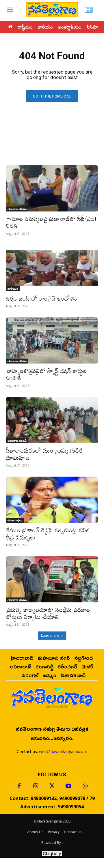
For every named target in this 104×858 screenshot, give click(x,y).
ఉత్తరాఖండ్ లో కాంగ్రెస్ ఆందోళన (41, 298)
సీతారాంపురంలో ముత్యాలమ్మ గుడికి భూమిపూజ (44, 454)
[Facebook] (19, 786)
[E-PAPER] (89, 10)
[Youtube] (68, 786)
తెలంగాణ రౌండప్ (17, 209)
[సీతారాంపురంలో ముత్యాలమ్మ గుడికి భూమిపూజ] (52, 420)
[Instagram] (35, 786)
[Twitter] (52, 786)
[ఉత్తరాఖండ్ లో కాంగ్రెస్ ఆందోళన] (52, 268)
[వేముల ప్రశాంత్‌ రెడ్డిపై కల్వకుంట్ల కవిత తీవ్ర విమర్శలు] (52, 500)
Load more (50, 635)
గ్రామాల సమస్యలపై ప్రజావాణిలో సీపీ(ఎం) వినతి (51, 222)
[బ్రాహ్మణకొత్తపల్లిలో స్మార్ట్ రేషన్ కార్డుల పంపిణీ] (52, 340)
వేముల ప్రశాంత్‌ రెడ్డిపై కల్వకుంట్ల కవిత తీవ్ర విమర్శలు (48, 533)
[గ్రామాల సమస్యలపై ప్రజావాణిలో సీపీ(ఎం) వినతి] (52, 188)
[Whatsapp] (85, 786)
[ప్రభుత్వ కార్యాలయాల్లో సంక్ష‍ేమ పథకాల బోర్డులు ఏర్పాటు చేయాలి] (52, 579)
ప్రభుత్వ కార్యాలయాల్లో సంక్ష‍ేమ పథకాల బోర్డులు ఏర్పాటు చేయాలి (48, 613)
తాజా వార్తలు (15, 520)
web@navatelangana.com (63, 751)
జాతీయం (13, 288)
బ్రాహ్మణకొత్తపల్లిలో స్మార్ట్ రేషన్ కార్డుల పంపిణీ (46, 374)
